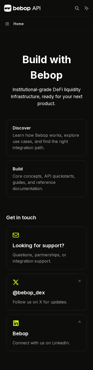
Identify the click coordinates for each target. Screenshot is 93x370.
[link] (46, 137)
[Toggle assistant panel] (86, 8)
